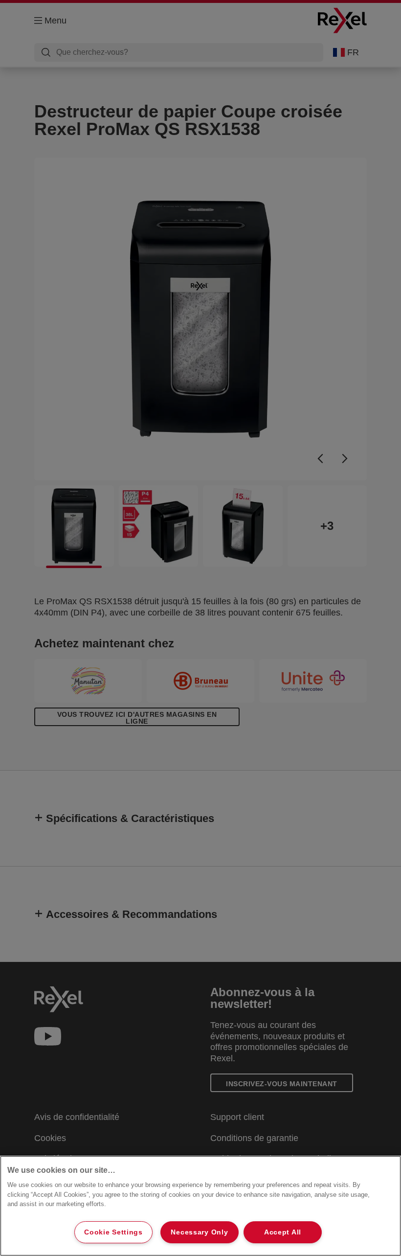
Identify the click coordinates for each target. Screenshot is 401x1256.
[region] (200, 1206)
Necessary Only (199, 1232)
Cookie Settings (113, 1232)
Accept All (282, 1232)
